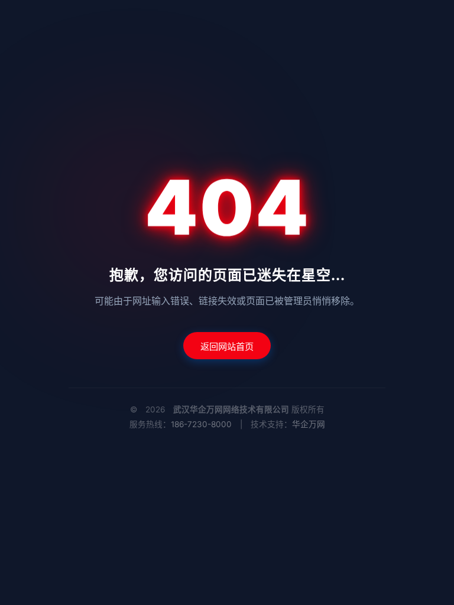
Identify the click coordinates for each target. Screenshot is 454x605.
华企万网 (308, 424)
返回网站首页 (227, 346)
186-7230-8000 (201, 424)
